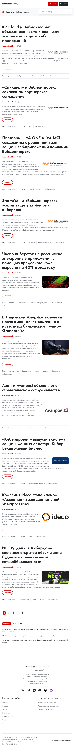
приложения (12, 76)
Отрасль (34, 76)
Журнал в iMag (7, 716)
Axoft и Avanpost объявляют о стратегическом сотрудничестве (31, 388)
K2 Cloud (43, 76)
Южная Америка (56, 371)
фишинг (45, 371)
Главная (5, 702)
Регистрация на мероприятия (48, 706)
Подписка (53, 4)
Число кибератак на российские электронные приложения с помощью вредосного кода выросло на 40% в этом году (32, 260)
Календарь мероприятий (47, 702)
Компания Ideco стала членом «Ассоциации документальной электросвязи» (30, 499)
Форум (4, 720)
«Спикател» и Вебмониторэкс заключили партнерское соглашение (29, 91)
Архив (21, 623)
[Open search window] (45, 4)
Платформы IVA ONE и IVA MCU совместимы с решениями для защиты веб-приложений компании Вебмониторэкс (35, 144)
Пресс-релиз (23, 76)
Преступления (22, 303)
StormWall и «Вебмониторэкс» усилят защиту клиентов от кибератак (29, 205)
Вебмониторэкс (55, 76)
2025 (4, 306)
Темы (14, 623)
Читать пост (7, 69)
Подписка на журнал (46, 709)
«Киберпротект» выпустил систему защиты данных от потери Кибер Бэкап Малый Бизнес (33, 443)
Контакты (63, 4)
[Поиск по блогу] (69, 12)
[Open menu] (71, 4)
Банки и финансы (13, 371)
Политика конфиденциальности (62, 741)
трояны (37, 371)
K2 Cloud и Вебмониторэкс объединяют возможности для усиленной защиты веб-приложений (30, 33)
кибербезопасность (35, 189)
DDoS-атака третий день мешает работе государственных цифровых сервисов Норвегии (30, 636)
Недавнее (6, 623)
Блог (4, 723)
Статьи (4, 709)
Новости (5, 706)
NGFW (42, 599)
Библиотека (6, 713)
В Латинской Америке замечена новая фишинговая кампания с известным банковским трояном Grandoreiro (32, 323)
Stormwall (32, 242)
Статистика (11, 303)
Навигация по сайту (11, 697)
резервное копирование (37, 484)
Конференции (24, 599)
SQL (30, 126)
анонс (34, 599)
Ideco (30, 537)
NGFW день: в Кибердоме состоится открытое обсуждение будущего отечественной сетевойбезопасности (32, 554)
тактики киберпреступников (39, 303)
